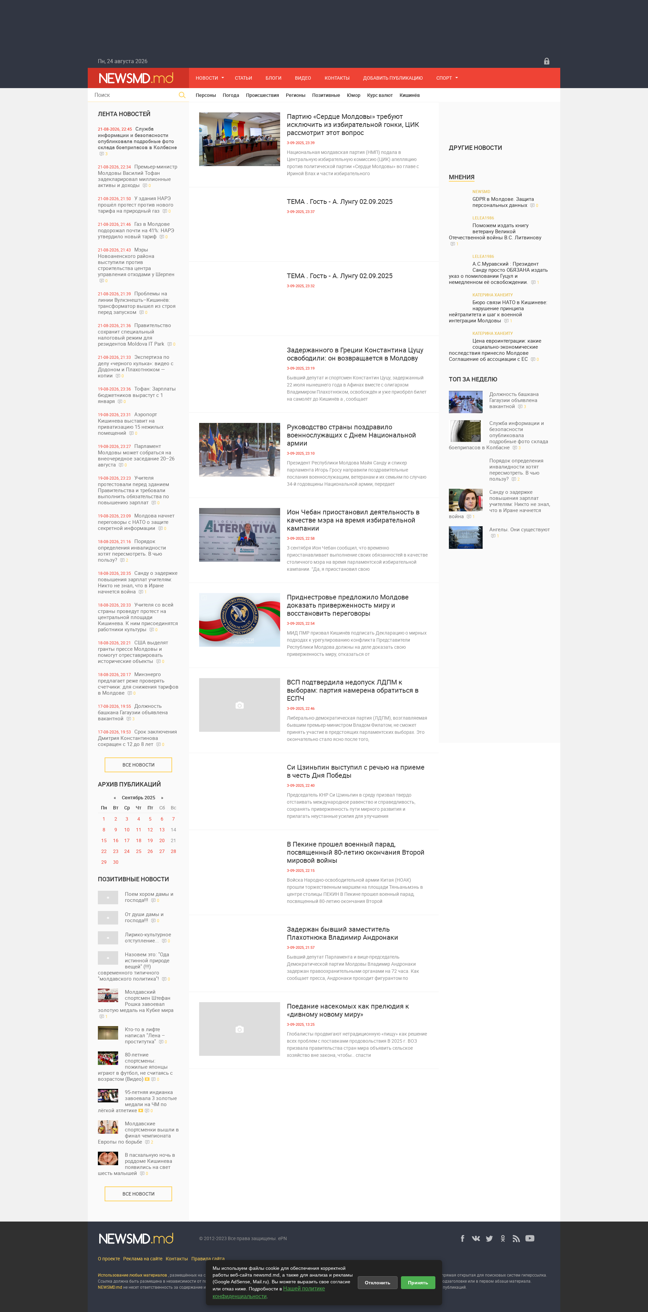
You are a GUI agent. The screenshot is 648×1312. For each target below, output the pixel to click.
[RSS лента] (516, 1238)
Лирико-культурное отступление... (148, 937)
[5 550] (239, 1029)
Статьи (243, 78)
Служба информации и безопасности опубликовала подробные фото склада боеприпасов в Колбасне (137, 140)
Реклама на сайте (142, 1258)
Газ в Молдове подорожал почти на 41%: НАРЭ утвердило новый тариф (136, 230)
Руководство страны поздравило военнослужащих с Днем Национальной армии (351, 435)
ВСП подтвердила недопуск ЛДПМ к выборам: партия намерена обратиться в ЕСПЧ (352, 690)
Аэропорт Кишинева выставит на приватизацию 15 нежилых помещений (130, 423)
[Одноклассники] (503, 1238)
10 (127, 829)
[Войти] (547, 61)
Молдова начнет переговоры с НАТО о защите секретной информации (136, 521)
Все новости (139, 764)
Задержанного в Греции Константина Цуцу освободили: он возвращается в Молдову (355, 354)
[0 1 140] (239, 224)
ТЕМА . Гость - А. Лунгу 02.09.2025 (340, 201)
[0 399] (239, 535)
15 (104, 840)
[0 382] (239, 952)
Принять (418, 1282)
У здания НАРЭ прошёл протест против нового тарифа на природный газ (135, 204)
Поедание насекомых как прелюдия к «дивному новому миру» (348, 1010)
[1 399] (239, 867)
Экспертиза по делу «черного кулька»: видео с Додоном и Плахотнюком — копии (135, 366)
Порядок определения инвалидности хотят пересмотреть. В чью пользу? (132, 550)
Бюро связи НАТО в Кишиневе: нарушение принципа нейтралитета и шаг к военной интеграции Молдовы (498, 311)
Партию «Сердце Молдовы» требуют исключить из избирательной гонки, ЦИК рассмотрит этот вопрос (353, 124)
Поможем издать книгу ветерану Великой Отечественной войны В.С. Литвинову (495, 234)
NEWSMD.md (110, 1287)
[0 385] (239, 620)
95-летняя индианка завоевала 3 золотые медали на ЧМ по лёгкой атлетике (137, 1101)
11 (138, 829)
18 (138, 840)
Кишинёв (410, 95)
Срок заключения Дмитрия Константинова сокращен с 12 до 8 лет (137, 737)
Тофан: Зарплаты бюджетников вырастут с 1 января (137, 394)
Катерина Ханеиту (493, 294)
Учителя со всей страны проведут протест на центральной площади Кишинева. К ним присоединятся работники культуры (138, 617)
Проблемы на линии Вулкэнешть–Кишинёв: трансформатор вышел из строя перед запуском (137, 302)
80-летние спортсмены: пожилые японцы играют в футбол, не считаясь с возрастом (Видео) (135, 1066)
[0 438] (239, 139)
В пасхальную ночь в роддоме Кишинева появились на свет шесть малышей (136, 1163)
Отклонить (377, 1282)
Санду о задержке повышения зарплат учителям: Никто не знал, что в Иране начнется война (138, 582)
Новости (207, 78)
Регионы (295, 95)
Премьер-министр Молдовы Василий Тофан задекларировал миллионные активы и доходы (137, 175)
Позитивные (326, 95)
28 (173, 851)
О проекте (109, 1258)
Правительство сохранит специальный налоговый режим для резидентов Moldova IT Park (137, 334)
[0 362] (239, 790)
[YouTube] (530, 1238)
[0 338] (239, 705)
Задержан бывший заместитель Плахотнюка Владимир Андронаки (342, 933)
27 (162, 851)
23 (115, 851)
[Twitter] (489, 1238)
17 (127, 840)
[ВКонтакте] (476, 1238)
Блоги (273, 78)
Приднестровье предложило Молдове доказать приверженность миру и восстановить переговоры (348, 605)
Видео (303, 78)
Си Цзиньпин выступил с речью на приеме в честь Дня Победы (356, 771)
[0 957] (239, 298)
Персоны (206, 95)
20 (162, 840)
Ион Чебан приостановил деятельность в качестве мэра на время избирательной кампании (353, 520)
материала (520, 1281)
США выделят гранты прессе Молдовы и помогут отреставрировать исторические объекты (133, 651)
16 (115, 840)
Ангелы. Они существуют (519, 532)
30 (115, 862)
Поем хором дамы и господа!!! (149, 896)
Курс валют (380, 95)
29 (104, 862)
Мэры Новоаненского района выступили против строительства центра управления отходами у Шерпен (136, 264)
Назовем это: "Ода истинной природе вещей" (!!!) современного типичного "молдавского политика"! (134, 966)
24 (127, 851)
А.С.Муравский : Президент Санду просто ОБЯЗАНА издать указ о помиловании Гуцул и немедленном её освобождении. (498, 273)
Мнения (462, 177)
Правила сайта (208, 1258)
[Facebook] (462, 1238)
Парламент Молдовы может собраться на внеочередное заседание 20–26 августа (136, 455)
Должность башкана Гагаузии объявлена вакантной (133, 712)
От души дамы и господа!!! (144, 917)
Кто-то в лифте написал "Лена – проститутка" (146, 1035)
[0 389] (239, 450)
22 (104, 851)
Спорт (444, 78)
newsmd (481, 191)
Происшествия (262, 95)
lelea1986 (483, 217)
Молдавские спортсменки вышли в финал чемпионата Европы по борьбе (138, 1132)
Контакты (337, 78)
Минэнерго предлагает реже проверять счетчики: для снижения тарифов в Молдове (138, 683)
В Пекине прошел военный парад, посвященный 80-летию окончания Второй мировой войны (356, 852)
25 (138, 851)
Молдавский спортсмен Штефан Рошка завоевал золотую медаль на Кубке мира (135, 1003)
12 (150, 829)
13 (162, 829)
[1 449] (239, 373)
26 (150, 851)
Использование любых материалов (132, 1275)
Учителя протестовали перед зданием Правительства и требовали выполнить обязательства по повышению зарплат (133, 490)
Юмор (353, 95)
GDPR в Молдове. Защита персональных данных (505, 202)
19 (150, 840)
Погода (231, 95)
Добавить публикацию (393, 78)
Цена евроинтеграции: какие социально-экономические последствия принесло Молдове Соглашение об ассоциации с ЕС (495, 350)
